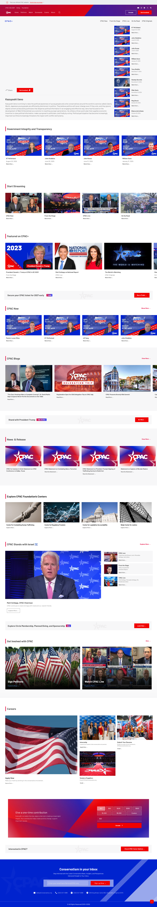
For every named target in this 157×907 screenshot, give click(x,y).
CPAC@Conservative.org (89, 780)
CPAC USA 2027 (10, 8)
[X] (147, 8)
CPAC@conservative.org (123, 746)
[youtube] (138, 8)
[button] (59, 12)
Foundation (25, 8)
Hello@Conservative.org (44, 893)
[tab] (101, 809)
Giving (18, 8)
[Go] (152, 902)
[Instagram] (141, 8)
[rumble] (144, 8)
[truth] (151, 8)
